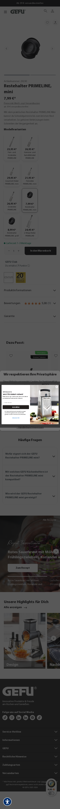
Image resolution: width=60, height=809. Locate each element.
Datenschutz (14, 417)
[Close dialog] (56, 386)
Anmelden (15, 407)
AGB (18, 417)
